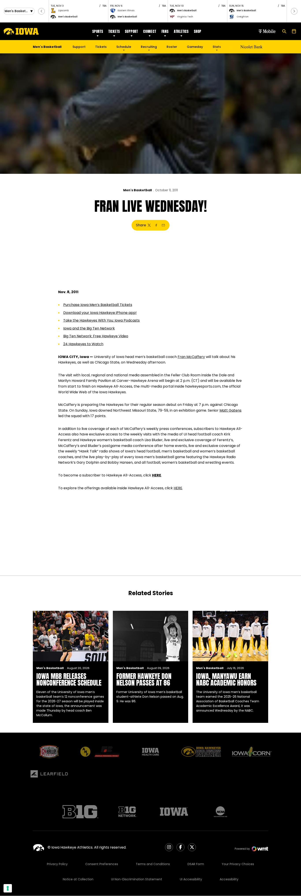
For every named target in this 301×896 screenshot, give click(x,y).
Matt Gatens (230, 410)
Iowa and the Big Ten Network (89, 328)
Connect (149, 31)
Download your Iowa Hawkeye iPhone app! (100, 312)
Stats (217, 47)
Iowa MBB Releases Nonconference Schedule (68, 679)
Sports (97, 31)
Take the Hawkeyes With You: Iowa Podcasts (101, 320)
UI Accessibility (191, 879)
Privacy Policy (57, 864)
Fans (165, 31)
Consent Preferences (101, 864)
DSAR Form (196, 864)
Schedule (123, 47)
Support (131, 31)
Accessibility (229, 879)
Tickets (114, 31)
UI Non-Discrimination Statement (136, 879)
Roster (172, 47)
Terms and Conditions (153, 864)
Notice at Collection (78, 879)
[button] (41, 11)
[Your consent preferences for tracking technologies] (8, 888)
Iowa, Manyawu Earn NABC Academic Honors (226, 679)
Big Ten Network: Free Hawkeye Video (95, 336)
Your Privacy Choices (238, 864)
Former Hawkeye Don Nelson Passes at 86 (143, 679)
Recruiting (149, 47)
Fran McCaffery (191, 356)
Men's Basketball (137, 190)
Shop (197, 31)
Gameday (195, 47)
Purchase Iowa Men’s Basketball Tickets (97, 304)
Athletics (181, 31)
